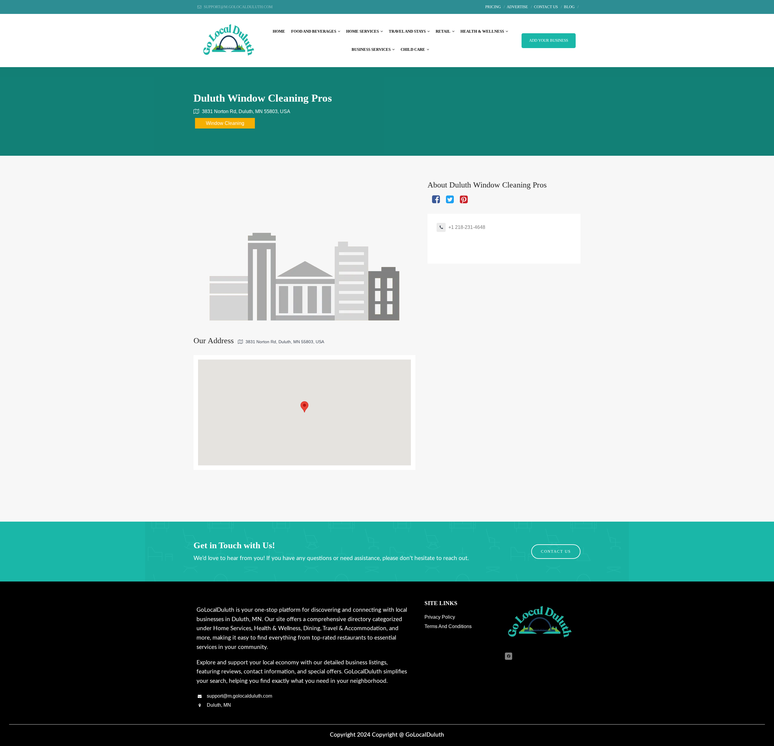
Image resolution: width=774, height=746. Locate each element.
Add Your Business (548, 40)
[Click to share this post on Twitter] (450, 200)
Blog (569, 7)
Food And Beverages (313, 31)
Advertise (517, 7)
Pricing (493, 7)
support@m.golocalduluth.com (239, 696)
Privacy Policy (439, 617)
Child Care (413, 49)
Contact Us (546, 7)
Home (279, 31)
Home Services (362, 31)
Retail (443, 31)
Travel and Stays (407, 31)
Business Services (371, 49)
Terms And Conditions (448, 626)
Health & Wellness (482, 31)
